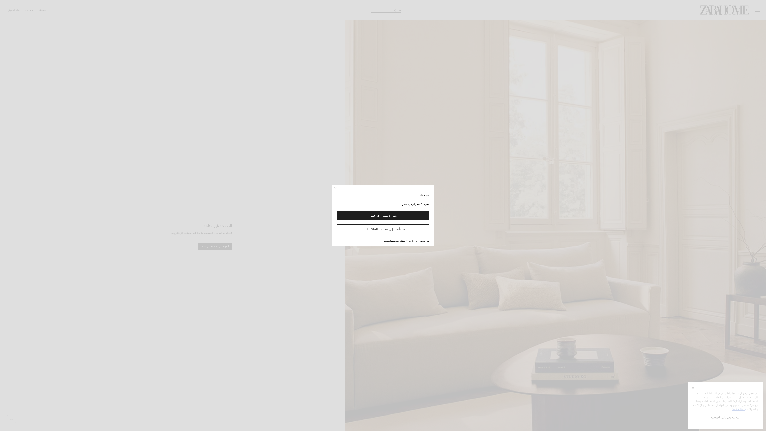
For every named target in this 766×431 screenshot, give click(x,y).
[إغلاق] (335, 189)
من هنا (386, 241)
